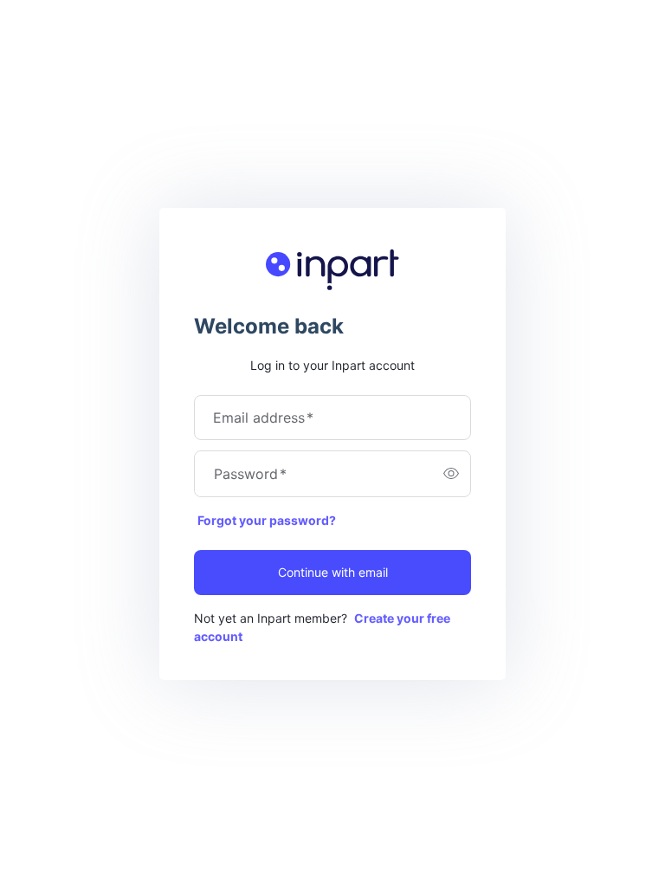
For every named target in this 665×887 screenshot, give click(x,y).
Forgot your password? (266, 520)
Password (250, 474)
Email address (263, 417)
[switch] (451, 473)
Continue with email (333, 572)
